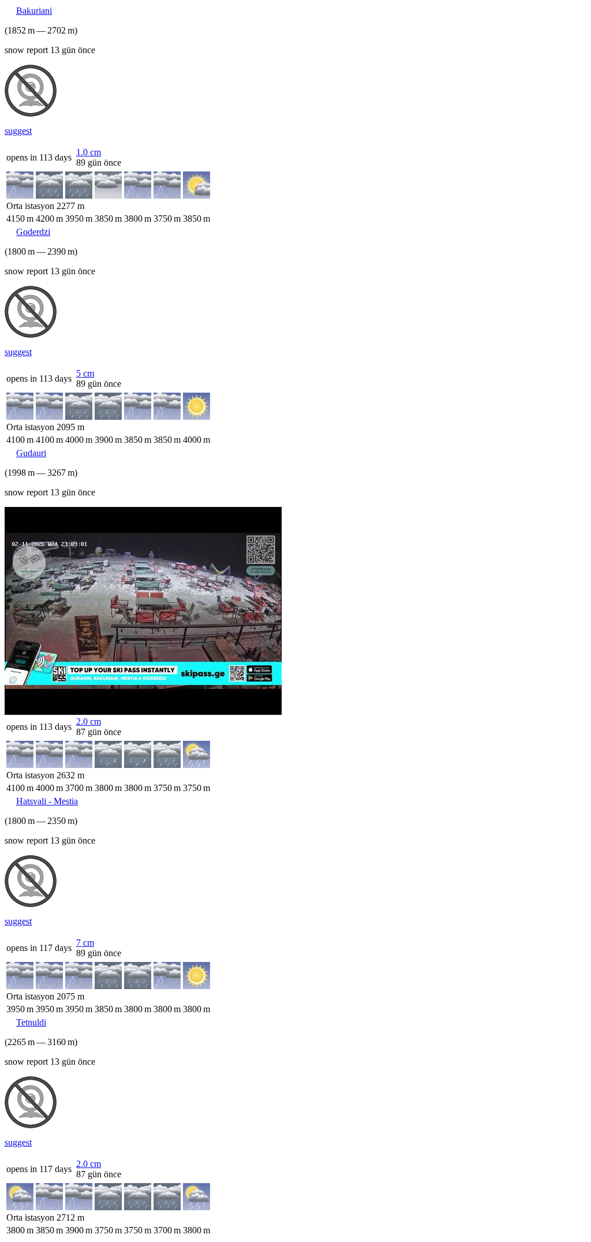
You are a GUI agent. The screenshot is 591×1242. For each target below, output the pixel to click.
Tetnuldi (31, 1022)
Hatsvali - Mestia (47, 801)
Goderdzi (33, 232)
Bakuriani (34, 11)
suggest (18, 131)
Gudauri (31, 453)
